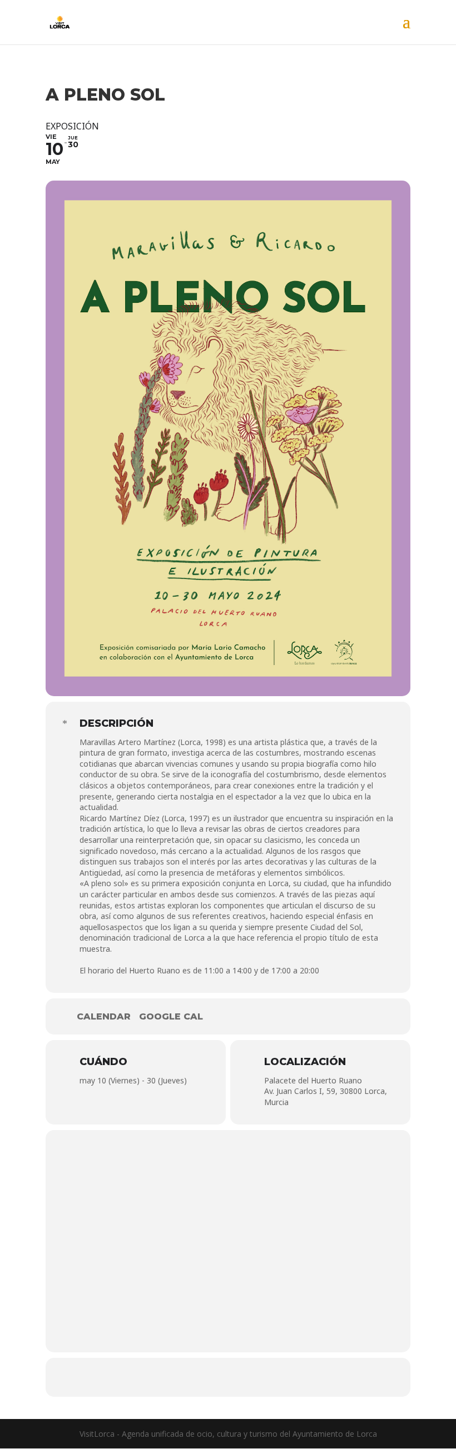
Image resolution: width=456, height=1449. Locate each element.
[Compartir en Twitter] (228, 1377)
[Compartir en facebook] (195, 1377)
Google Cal (171, 1016)
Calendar (104, 1016)
